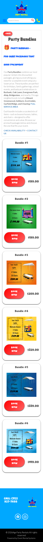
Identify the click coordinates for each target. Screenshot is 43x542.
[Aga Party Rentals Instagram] (25, 517)
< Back (8, 34)
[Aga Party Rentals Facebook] (18, 517)
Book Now (14, 181)
